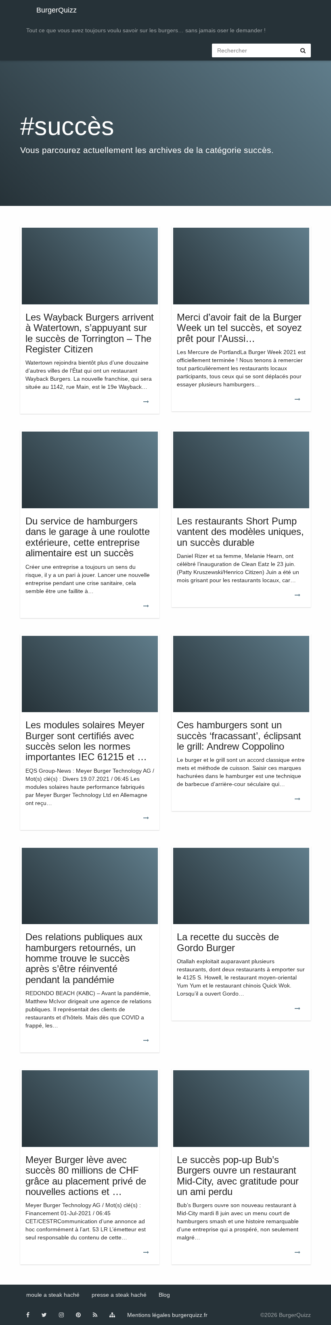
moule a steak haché (53, 1294)
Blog (164, 1294)
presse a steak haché (119, 1294)
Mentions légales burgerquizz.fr (167, 1315)
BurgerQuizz (56, 10)
